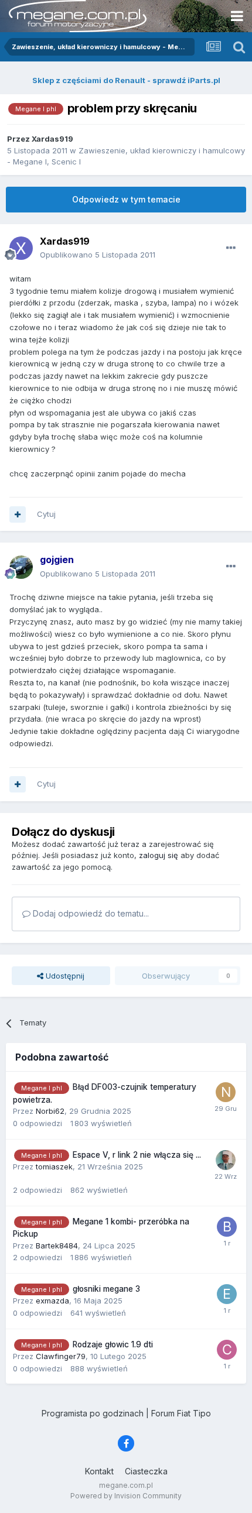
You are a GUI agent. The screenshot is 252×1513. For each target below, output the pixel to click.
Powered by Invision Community (126, 1495)
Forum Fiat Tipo (181, 1413)
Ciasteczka (146, 1471)
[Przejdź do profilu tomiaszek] (226, 1160)
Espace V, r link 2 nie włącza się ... (137, 1154)
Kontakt (99, 1471)
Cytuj (46, 514)
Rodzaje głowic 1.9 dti (113, 1344)
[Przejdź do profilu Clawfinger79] (227, 1350)
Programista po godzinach (93, 1413)
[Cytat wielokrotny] (17, 514)
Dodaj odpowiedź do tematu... (89, 913)
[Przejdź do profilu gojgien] (21, 567)
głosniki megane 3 (106, 1289)
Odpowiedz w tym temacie (126, 199)
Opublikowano (97, 254)
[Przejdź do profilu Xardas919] (21, 248)
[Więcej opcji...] (231, 248)
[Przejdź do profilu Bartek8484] (227, 1227)
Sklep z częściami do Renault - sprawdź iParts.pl (126, 80)
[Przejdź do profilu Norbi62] (226, 1092)
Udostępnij (63, 975)
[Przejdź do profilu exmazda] (227, 1294)
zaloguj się (158, 855)
